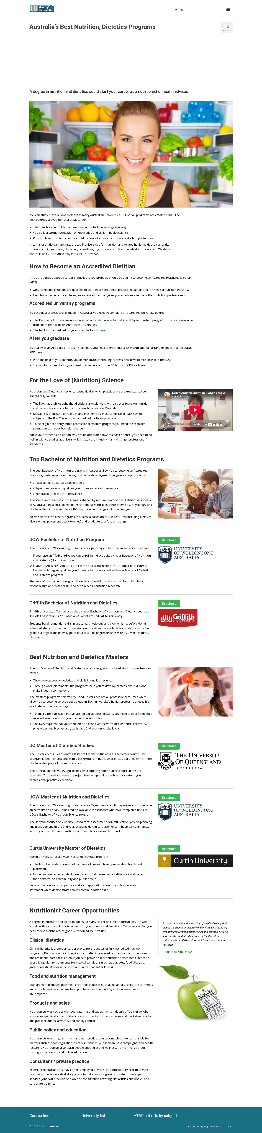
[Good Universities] (61, 8)
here (102, 330)
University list (93, 1116)
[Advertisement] (131, 61)
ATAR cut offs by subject (155, 1116)
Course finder (41, 1116)
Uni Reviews (91, 254)
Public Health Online (178, 952)
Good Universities (49, 1126)
